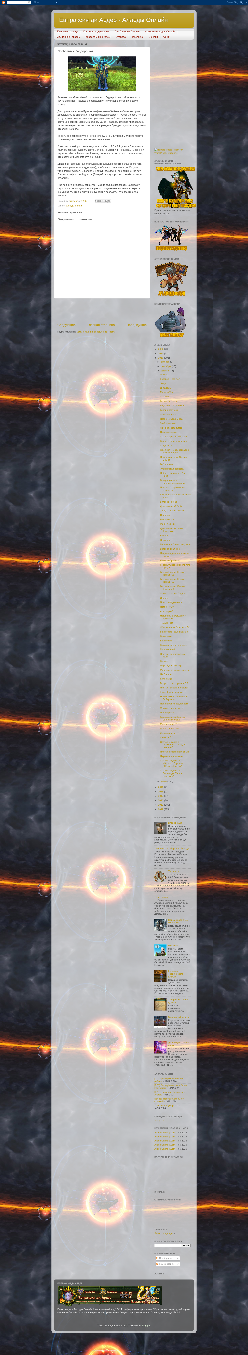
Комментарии (166, 1264)
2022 (161, 349)
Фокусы (164, 374)
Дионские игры (168, 733)
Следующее (66, 325)
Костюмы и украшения (96, 31)
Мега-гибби (166, 392)
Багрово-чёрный (169, 502)
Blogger (146, 1325)
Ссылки (153, 36)
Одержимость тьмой (171, 428)
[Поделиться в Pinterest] (109, 201)
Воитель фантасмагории (173, 441)
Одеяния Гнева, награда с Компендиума (174, 451)
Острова (121, 36)
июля (164, 781)
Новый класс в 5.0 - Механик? (179, 921)
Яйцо (163, 383)
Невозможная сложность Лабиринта (173, 698)
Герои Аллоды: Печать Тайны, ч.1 (172, 587)
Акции (166, 36)
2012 (161, 805)
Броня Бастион (168, 401)
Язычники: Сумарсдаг (166, 1105)
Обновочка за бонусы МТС (175, 627)
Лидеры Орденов (169, 560)
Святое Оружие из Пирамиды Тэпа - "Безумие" (171, 773)
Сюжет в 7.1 (166, 737)
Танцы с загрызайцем (172, 510)
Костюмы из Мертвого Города (172, 848)
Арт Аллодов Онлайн (127, 31)
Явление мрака (168, 432)
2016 (161, 787)
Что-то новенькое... (170, 728)
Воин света (166, 640)
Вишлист (173, 945)
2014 (161, 796)
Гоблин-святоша (169, 410)
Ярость (164, 598)
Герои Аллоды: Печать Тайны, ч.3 (172, 573)
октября (165, 361)
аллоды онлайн (74, 205)
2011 (161, 809)
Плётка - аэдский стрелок (174, 687)
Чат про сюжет (168, 519)
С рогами (165, 515)
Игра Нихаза (175, 823)
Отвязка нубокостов (179, 1017)
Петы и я (165, 540)
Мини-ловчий (167, 524)
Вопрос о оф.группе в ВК (174, 683)
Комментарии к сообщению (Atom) (95, 331)
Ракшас (164, 535)
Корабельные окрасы (98, 36)
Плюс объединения (171, 602)
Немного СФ (167, 607)
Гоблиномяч (166, 464)
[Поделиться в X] (102, 201)
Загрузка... (160, 1120)
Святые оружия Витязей (173, 436)
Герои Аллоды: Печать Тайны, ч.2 (172, 580)
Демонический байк (171, 506)
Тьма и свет (166, 623)
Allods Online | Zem (164, 1132)
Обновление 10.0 (169, 414)
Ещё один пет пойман (172, 405)
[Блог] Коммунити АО (172, 692)
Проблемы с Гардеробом (174, 703)
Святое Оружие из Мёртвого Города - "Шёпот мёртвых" (171, 763)
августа (165, 370)
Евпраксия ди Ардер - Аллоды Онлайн (113, 19)
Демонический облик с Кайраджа (172, 529)
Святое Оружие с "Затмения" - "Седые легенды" (173, 745)
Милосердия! (167, 649)
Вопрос (164, 661)
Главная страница (67, 31)
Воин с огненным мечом (173, 645)
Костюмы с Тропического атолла (175, 974)
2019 (161, 358)
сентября (166, 366)
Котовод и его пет (170, 379)
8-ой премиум (168, 423)
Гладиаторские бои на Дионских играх (172, 718)
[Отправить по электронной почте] (96, 201)
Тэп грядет (162, 897)
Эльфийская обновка (172, 469)
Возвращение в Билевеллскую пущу (172, 481)
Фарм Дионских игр (171, 665)
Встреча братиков (170, 549)
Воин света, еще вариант (174, 631)
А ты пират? (166, 611)
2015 (161, 791)
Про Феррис (167, 712)
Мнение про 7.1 (169, 724)
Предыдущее (137, 325)
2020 (161, 353)
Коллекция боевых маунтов (175, 544)
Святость (165, 396)
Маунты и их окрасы (68, 36)
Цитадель (165, 388)
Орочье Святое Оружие (173, 593)
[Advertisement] (139, 310)
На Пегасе (166, 674)
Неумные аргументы (171, 756)
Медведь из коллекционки (174, 670)
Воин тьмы (166, 636)
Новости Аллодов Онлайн (160, 31)
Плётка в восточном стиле (174, 751)
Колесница (166, 679)
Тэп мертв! (174, 871)
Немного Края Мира (171, 419)
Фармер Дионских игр (172, 708)
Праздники (137, 36)
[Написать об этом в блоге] (99, 201)
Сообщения (165, 1258)
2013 (161, 800)
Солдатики (166, 445)
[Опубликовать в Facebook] (106, 201)
